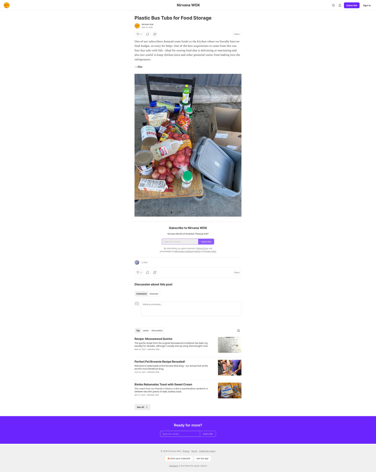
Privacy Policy (210, 251)
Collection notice (207, 451)
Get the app (202, 458)
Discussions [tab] (157, 330)
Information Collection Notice (187, 251)
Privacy (186, 451)
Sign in (367, 5)
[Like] (136, 376)
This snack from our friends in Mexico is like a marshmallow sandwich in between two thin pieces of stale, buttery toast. (171, 390)
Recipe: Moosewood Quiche (153, 339)
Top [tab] (138, 330)
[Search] (333, 5)
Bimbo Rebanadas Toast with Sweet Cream (163, 384)
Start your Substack (180, 458)
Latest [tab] (146, 330)
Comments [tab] (141, 293)
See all (140, 407)
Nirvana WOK (147, 24)
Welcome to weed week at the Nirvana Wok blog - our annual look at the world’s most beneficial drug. (171, 367)
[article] (188, 346)
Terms (194, 451)
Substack (173, 465)
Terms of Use (202, 248)
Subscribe (351, 5)
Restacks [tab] (154, 293)
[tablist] (147, 294)
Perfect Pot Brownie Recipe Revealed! (160, 361)
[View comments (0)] (148, 34)
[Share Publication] (340, 5)
